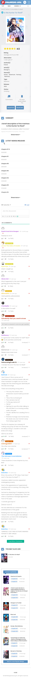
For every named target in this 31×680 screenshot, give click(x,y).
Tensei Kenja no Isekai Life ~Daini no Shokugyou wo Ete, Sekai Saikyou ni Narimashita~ (19, 639)
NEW (9, 6)
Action (7, 9)
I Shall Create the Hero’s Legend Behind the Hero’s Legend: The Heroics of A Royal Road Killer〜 (19, 590)
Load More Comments (15, 541)
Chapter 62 (5, 192)
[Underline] (7, 216)
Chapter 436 (14, 631)
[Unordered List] (11, 216)
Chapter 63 (5, 185)
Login (27, 205)
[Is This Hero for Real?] (4, 558)
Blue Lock (13, 614)
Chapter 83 (14, 653)
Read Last (20, 107)
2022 (5, 86)
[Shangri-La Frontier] (6, 606)
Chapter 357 (14, 619)
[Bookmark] (22, 96)
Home (3, 9)
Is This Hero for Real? (14, 554)
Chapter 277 (14, 605)
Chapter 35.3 (14, 597)
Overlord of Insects (16, 576)
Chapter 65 (5, 171)
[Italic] (5, 216)
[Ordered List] (9, 216)
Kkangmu (7, 70)
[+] (15, 216)
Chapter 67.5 (5, 149)
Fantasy (18, 74)
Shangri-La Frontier (16, 603)
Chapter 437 (14, 628)
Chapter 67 (5, 156)
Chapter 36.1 (14, 595)
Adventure (12, 74)
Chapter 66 (5, 163)
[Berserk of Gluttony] (6, 654)
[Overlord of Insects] (6, 580)
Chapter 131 (14, 581)
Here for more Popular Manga (15, 661)
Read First (11, 107)
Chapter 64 (5, 178)
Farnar (6, 65)
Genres (16, 6)
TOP (2, 6)
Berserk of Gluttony (16, 651)
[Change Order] (4, 143)
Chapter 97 (14, 643)
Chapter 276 (14, 608)
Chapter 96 (14, 646)
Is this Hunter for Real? (17, 9)
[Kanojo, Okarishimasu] (6, 629)
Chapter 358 (14, 617)
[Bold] (3, 216)
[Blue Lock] (6, 618)
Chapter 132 (14, 578)
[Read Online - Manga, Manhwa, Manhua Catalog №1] (11, 2)
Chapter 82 (14, 656)
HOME (15, 672)
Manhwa (7, 76)
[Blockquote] (13, 216)
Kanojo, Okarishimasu (17, 626)
